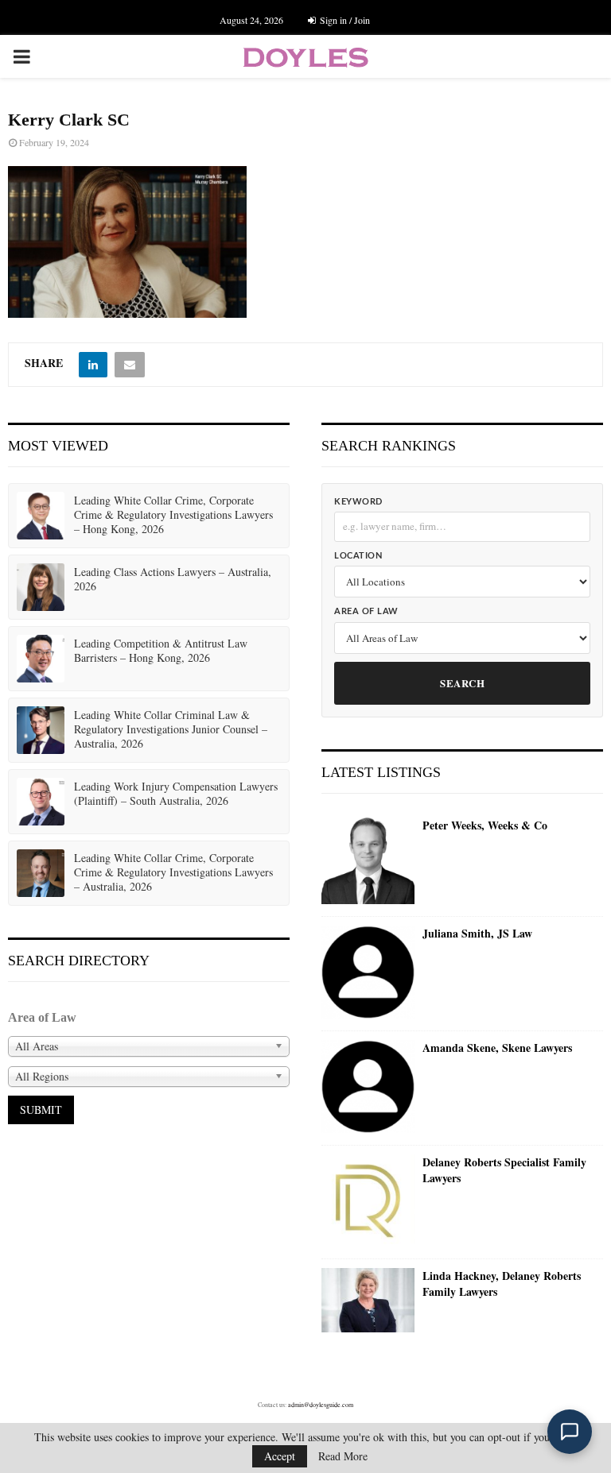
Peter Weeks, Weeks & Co (484, 825)
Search (462, 682)
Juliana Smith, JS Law (477, 933)
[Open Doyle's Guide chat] (569, 1431)
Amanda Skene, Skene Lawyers (497, 1048)
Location (358, 555)
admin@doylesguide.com (320, 1405)
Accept (279, 1455)
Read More (343, 1456)
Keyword (358, 501)
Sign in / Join (343, 20)
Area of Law (366, 611)
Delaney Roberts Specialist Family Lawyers (504, 1169)
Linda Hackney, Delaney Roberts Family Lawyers (501, 1283)
